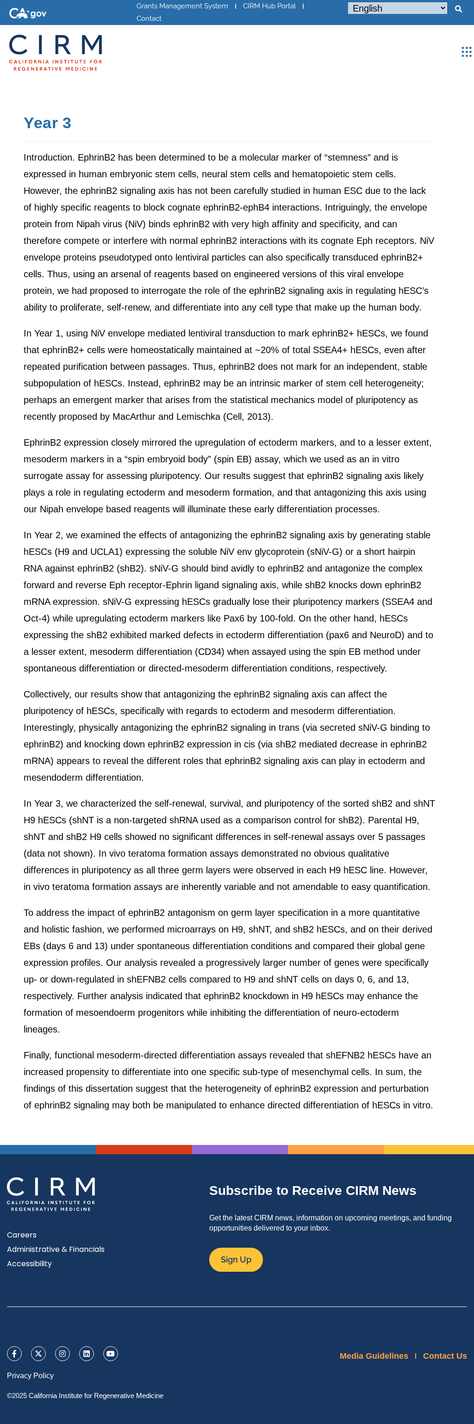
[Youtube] (110, 1353)
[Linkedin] (86, 1353)
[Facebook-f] (14, 1353)
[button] (458, 9)
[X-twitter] (38, 1353)
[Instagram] (62, 1353)
